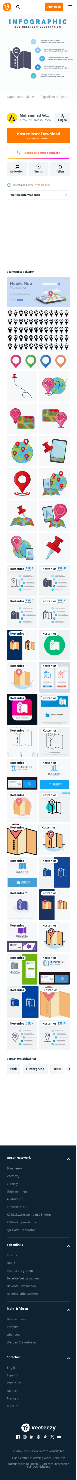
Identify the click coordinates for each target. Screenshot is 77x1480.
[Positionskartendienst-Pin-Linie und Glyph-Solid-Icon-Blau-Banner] (22, 1390)
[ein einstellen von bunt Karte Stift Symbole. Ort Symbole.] (38, 361)
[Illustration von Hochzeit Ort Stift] (22, 451)
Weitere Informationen (25, 195)
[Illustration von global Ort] (22, 515)
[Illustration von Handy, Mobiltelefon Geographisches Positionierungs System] (22, 548)
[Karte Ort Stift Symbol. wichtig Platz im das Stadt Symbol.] (38, 330)
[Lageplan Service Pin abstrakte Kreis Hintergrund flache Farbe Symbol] (22, 1226)
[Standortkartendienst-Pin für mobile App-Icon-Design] (22, 1032)
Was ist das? (42, 185)
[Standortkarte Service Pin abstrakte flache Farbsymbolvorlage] (22, 968)
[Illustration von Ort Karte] (22, 645)
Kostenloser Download (38, 135)
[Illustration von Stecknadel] (22, 742)
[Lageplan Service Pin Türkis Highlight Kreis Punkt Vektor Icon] (22, 1259)
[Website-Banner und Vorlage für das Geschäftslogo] (22, 1065)
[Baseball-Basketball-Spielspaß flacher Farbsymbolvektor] (22, 1292)
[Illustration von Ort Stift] (22, 386)
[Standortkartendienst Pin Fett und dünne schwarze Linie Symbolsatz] (22, 1097)
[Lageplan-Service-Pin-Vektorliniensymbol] (22, 1129)
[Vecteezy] (7, 7)
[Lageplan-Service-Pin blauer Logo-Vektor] (22, 1358)
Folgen (62, 120)
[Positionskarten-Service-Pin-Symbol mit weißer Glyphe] (22, 936)
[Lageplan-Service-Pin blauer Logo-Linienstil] (22, 1194)
